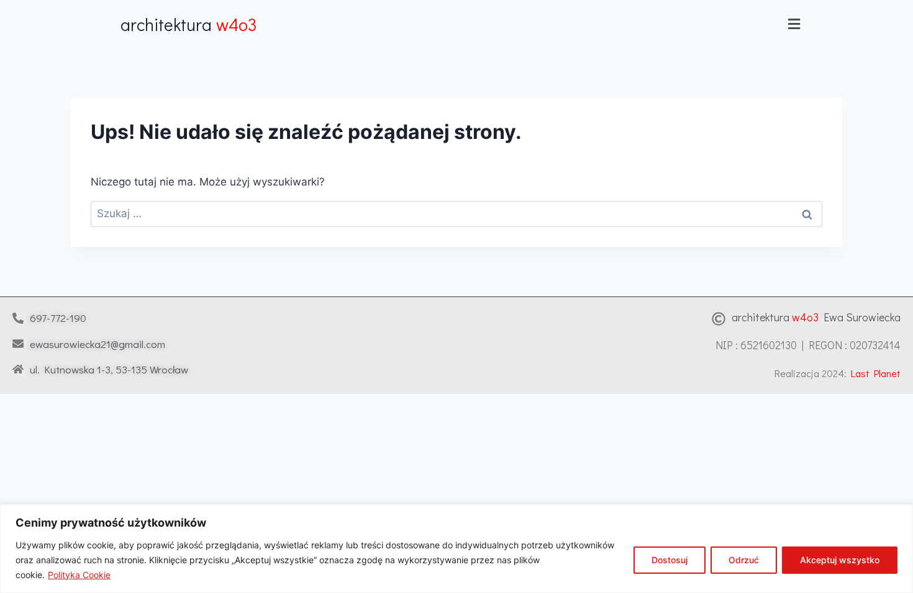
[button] (793, 23)
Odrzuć (744, 560)
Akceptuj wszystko (839, 560)
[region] (456, 548)
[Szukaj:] (456, 213)
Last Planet (876, 373)
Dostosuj (670, 560)
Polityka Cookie (79, 574)
